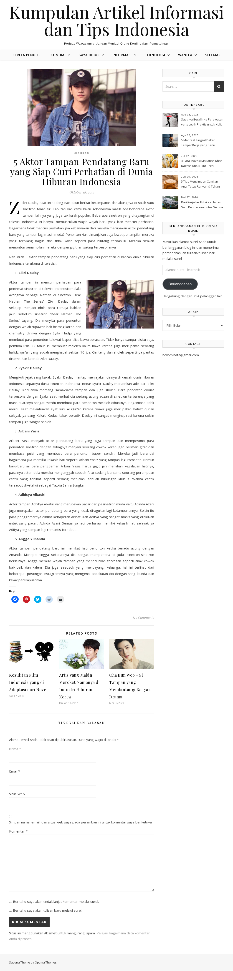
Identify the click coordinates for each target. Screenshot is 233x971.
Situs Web (17, 794)
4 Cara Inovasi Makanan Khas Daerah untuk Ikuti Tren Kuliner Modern (201, 164)
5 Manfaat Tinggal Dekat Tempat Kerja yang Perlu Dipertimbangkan (198, 143)
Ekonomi (57, 55)
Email (14, 771)
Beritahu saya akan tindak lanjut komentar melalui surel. (56, 901)
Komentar (18, 831)
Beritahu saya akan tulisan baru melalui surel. (47, 910)
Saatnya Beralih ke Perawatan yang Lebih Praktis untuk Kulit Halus (202, 122)
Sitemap (212, 55)
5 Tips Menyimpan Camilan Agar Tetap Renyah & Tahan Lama (200, 184)
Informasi (122, 55)
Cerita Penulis (27, 55)
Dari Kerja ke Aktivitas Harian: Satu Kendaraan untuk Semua (202, 204)
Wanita (185, 55)
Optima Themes (46, 962)
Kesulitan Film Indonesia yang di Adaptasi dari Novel (28, 682)
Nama (15, 748)
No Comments (143, 617)
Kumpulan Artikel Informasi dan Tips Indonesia (116, 20)
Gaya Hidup (89, 55)
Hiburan (82, 153)
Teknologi (155, 55)
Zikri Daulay (30, 202)
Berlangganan (180, 284)
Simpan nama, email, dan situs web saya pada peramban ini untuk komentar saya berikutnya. (80, 822)
